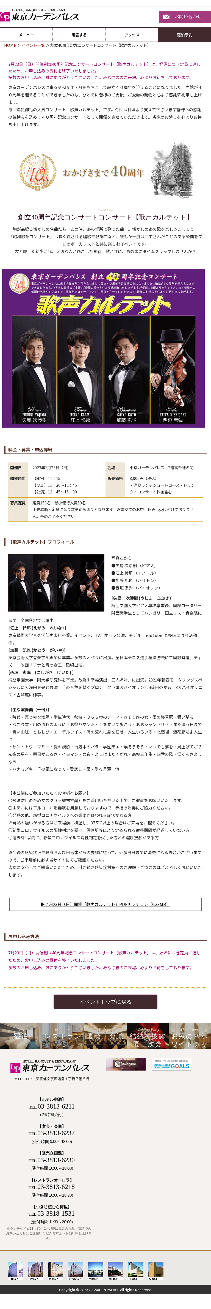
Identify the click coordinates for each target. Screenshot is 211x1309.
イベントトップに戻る (105, 1002)
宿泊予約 (184, 34)
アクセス (132, 34)
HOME (10, 45)
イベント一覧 (33, 45)
